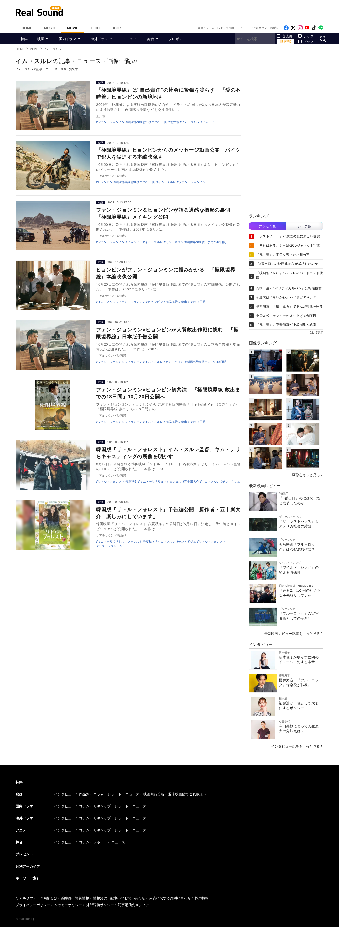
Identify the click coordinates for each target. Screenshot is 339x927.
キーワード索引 (28, 877)
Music (49, 27)
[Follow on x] (293, 28)
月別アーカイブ (28, 866)
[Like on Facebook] (286, 28)
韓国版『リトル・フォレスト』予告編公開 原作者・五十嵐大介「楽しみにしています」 (168, 512)
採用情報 (202, 897)
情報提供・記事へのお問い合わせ (119, 897)
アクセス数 (267, 226)
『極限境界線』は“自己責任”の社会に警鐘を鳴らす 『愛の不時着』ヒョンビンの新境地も (168, 93)
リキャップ (102, 805)
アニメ (127, 38)
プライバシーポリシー (33, 904)
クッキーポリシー (68, 904)
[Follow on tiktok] (313, 28)
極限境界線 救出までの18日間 (147, 122)
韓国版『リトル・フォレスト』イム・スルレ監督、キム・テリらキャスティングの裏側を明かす (168, 452)
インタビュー (64, 793)
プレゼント (177, 38)
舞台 (150, 38)
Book (116, 27)
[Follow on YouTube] (307, 28)
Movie (72, 27)
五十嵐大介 (191, 481)
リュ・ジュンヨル (169, 481)
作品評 (84, 793)
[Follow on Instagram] (300, 28)
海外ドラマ (99, 38)
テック (308, 35)
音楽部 (287, 35)
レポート (115, 793)
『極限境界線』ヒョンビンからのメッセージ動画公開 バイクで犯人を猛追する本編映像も (168, 153)
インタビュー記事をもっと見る (295, 746)
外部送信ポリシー (100, 904)
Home (27, 27)
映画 (40, 38)
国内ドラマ (67, 38)
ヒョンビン (209, 122)
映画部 (285, 41)
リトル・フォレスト (212, 541)
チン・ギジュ (231, 481)
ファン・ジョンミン (111, 122)
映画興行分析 (153, 793)
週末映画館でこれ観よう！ (189, 793)
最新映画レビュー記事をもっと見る (292, 633)
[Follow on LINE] (320, 28)
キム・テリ (147, 481)
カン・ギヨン (174, 242)
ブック (308, 41)
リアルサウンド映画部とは (36, 897)
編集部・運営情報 (75, 897)
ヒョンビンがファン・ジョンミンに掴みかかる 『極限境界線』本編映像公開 (166, 273)
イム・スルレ (191, 122)
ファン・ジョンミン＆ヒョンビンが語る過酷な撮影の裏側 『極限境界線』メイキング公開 (166, 213)
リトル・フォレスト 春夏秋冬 (117, 481)
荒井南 (174, 122)
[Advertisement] (203, 11)
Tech (95, 27)
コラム (98, 793)
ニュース (132, 793)
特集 (24, 38)
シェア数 (305, 226)
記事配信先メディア (133, 904)
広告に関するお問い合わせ (170, 897)
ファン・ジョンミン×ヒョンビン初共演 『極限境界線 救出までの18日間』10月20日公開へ (168, 393)
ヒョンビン (105, 182)
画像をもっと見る (306, 474)
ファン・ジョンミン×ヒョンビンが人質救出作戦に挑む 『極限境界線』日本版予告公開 (167, 333)
